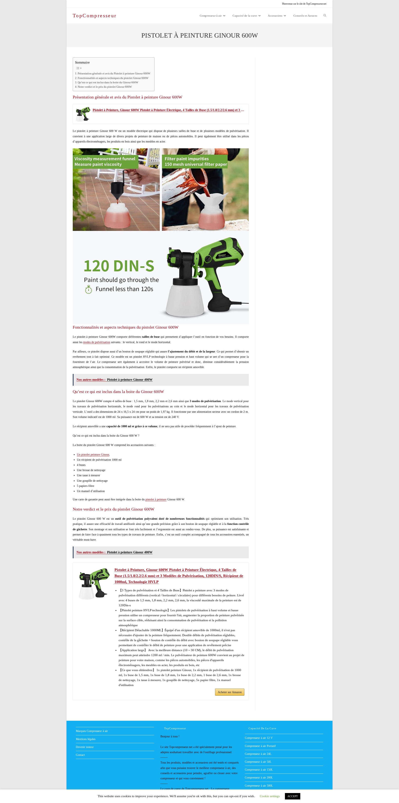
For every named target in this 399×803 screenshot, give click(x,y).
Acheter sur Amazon (230, 692)
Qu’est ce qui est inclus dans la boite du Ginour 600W (108, 82)
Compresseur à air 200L (259, 777)
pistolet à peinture (155, 499)
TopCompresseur (95, 15)
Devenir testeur (85, 747)
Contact (80, 754)
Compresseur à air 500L (259, 785)
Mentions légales (85, 739)
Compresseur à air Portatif (260, 746)
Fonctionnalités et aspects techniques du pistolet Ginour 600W (113, 78)
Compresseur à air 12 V (259, 737)
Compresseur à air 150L (259, 769)
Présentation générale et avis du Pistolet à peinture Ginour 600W (114, 73)
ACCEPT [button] (292, 796)
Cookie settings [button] (270, 796)
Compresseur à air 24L (258, 753)
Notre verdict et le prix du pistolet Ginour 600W (105, 86)
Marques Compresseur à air (92, 731)
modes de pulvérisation (96, 342)
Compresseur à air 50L (258, 761)
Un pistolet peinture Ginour (93, 454)
